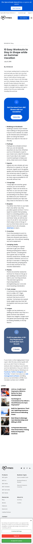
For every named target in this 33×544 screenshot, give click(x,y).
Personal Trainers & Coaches (22, 486)
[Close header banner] (31, 2)
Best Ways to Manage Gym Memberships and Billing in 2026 (19, 420)
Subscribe (16, 117)
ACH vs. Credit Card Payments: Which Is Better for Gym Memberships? (18, 392)
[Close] (31, 520)
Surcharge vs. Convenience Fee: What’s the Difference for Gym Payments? (20, 402)
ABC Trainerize (5, 486)
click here (10, 228)
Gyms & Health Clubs (22, 477)
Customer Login (22, 13)
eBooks (4, 503)
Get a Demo (23, 18)
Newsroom (5, 509)
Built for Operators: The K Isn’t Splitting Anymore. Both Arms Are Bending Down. (20, 411)
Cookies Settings (16, 531)
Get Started (16, 8)
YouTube (7, 374)
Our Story (19, 499)
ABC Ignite (4, 477)
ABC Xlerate (5, 493)
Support (30, 13)
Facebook (7, 372)
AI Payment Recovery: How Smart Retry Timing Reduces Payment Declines (20, 431)
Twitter (13, 372)
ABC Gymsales (6, 489)
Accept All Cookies (16, 541)
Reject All (16, 536)
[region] (16, 531)
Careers (19, 503)
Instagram (19, 372)
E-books (16, 349)
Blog (3, 499)
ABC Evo (4, 480)
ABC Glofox (5, 483)
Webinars (4, 506)
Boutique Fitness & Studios (22, 481)
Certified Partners (6, 512)
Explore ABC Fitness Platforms (7, 13)
